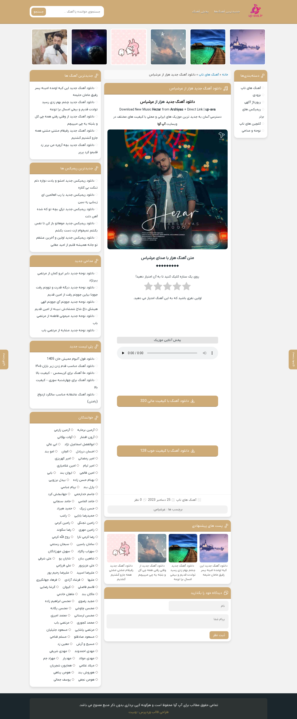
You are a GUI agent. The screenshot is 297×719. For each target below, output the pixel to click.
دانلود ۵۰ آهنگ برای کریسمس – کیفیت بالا (65, 373)
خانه (225, 75)
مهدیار (67, 658)
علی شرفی (45, 558)
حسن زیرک (87, 508)
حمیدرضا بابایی (84, 516)
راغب (63, 516)
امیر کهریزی (63, 458)
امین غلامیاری (66, 466)
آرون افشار (87, 437)
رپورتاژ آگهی (252, 102)
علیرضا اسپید (85, 573)
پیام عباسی (68, 487)
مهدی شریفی (58, 651)
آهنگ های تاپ (209, 75)
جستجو (39, 12)
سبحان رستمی (59, 544)
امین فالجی (87, 473)
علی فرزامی (63, 565)
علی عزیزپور (86, 565)
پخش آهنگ (200, 11)
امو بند (49, 451)
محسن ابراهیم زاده (58, 601)
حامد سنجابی (62, 501)
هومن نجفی (86, 680)
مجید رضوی (86, 601)
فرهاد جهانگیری (46, 580)
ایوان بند (66, 473)
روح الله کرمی (61, 537)
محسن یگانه (59, 608)
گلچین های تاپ (250, 124)
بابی (49, 473)
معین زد (63, 644)
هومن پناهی (62, 672)
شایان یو (65, 558)
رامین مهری (86, 530)
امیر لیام (88, 466)
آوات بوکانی (64, 437)
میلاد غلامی (86, 665)
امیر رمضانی (86, 458)
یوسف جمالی (62, 680)
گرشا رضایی (47, 587)
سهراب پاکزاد (85, 551)
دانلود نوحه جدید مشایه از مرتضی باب (68, 330)
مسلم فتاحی (58, 637)
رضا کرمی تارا (85, 537)
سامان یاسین (85, 544)
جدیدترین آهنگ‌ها (227, 11)
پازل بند (88, 487)
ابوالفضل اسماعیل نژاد (79, 444)
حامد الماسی (86, 501)
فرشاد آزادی (72, 580)
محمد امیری (59, 615)
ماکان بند (88, 594)
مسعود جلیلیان (57, 630)
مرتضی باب (61, 623)
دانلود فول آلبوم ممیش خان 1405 (70, 359)
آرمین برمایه (85, 430)
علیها (91, 580)
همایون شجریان (61, 665)
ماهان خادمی (65, 594)
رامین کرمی (62, 523)
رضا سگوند (64, 530)
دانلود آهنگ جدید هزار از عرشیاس (195, 88)
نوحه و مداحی (251, 131)
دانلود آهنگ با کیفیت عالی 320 (164, 401)
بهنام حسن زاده (83, 480)
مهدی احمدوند (84, 651)
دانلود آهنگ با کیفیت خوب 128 (164, 450)
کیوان (67, 587)
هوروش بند (86, 672)
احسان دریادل (85, 451)
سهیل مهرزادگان (59, 551)
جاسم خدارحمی (84, 494)
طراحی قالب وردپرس (154, 712)
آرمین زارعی (62, 430)
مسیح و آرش (85, 644)
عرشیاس (147, 101)
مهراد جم (49, 658)
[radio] (186, 287)
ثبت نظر (219, 635)
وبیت (133, 712)
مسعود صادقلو (84, 637)
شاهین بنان (86, 558)
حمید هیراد (64, 508)
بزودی (257, 95)
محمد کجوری (85, 623)
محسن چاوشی (84, 608)
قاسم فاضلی (86, 587)
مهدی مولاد (86, 658)
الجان (64, 451)
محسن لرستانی (84, 615)
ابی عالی (51, 444)
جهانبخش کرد (57, 494)
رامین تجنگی (85, 523)
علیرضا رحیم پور (58, 573)
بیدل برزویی (57, 480)
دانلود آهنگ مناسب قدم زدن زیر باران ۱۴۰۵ (64, 366)
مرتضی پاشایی (84, 630)
